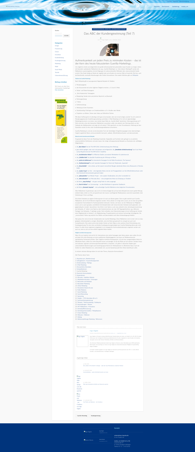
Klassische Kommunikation (84, 273)
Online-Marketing (82, 285)
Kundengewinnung (100, 19)
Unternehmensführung (61, 75)
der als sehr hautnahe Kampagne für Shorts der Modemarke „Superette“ (102, 163)
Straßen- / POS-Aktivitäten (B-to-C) (87, 298)
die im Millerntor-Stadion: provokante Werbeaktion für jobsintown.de (103, 154)
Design (57, 45)
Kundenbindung (59, 57)
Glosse (57, 51)
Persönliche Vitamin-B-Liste (85, 288)
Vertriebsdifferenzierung (84, 308)
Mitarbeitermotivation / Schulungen (87, 279)
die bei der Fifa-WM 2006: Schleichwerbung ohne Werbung (97, 146)
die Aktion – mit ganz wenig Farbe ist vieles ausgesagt (96, 181)
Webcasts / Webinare (83, 315)
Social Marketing (82, 292)
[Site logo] (12, 6)
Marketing (58, 63)
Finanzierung (58, 48)
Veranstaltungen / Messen (84, 304)
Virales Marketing (82, 313)
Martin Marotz (102, 439)
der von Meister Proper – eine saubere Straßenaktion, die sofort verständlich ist (103, 176)
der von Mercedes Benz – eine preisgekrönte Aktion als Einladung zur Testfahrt (104, 178)
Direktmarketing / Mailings (84, 263)
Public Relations (81, 290)
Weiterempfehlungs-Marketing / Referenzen (89, 319)
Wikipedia (135, 75)
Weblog (79, 317)
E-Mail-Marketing (81, 265)
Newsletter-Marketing (83, 283)
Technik (57, 72)
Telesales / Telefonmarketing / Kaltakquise (89, 302)
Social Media (58, 69)
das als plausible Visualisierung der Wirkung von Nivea (96, 157)
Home (91, 19)
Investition (58, 54)
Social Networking (82, 294)
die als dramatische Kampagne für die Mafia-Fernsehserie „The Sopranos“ (104, 160)
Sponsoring (80, 296)
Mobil (56, 66)
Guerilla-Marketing (82, 415)
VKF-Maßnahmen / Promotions (86, 306)
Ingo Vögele (105, 39)
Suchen (57, 30)
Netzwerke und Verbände (84, 281)
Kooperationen (81, 275)
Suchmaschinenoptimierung (85, 300)
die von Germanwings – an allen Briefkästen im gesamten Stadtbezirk (101, 184)
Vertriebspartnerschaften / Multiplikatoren (89, 310)
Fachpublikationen (82, 269)
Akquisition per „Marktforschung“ (86, 258)
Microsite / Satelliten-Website (85, 277)
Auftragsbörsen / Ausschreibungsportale (88, 260)
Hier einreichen (59, 90)
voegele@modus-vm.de (121, 333)
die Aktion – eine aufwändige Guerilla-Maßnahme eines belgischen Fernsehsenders (106, 187)
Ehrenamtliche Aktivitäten (84, 267)
